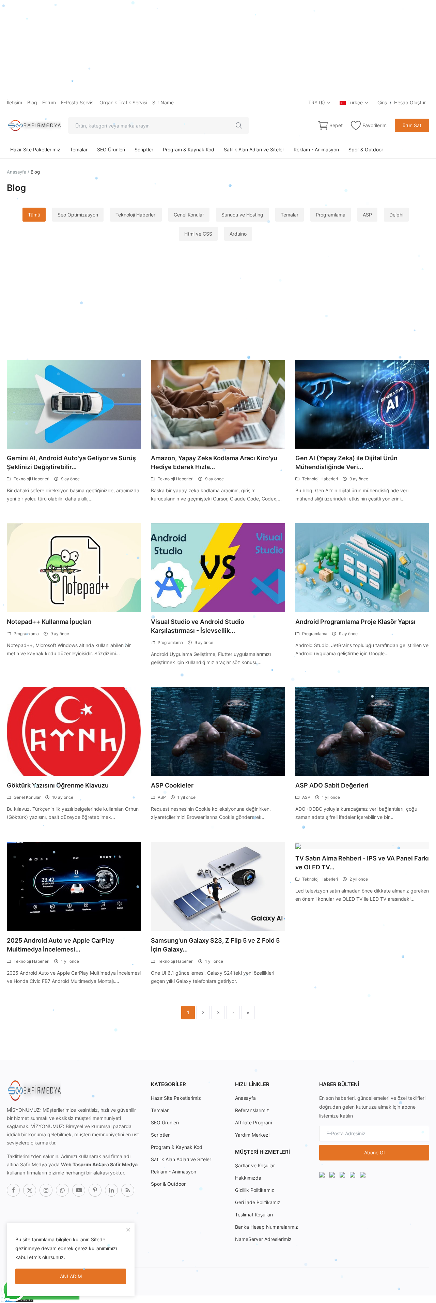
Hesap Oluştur (410, 102)
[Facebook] (13, 1190)
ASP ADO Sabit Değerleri (332, 785)
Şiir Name (163, 102)
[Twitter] (29, 1190)
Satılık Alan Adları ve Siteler (254, 149)
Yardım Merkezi (252, 1135)
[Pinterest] (95, 1190)
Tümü (34, 215)
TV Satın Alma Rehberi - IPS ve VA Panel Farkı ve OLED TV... (362, 863)
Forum (49, 102)
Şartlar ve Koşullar (255, 1165)
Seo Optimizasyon (78, 215)
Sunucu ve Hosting (242, 215)
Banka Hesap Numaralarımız (266, 1227)
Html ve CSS (198, 234)
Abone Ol (374, 1152)
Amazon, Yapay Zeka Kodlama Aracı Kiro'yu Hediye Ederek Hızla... (214, 462)
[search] (239, 125)
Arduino (238, 234)
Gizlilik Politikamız (254, 1190)
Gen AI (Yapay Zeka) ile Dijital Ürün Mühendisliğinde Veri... (346, 462)
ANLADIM (71, 1276)
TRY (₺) (317, 102)
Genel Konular (189, 215)
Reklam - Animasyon (316, 149)
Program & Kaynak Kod (188, 149)
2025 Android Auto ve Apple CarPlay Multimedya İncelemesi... (60, 945)
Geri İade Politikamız (257, 1202)
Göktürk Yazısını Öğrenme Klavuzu (58, 785)
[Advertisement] (204, 47)
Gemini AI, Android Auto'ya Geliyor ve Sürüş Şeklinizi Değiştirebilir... (71, 462)
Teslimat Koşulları (254, 1214)
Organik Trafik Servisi (123, 102)
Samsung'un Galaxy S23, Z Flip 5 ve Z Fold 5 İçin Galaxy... (215, 945)
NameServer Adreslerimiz (263, 1239)
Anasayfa (16, 172)
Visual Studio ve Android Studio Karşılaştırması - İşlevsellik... (197, 626)
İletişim (14, 102)
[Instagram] (46, 1190)
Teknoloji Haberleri (135, 215)
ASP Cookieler (172, 785)
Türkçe (355, 102)
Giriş (382, 102)
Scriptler (144, 149)
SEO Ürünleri (111, 149)
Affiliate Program (253, 1122)
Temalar (79, 149)
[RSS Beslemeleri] (127, 1190)
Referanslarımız (252, 1110)
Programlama (330, 215)
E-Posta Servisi (77, 102)
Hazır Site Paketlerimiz (35, 149)
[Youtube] (78, 1190)
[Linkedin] (111, 1190)
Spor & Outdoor (365, 149)
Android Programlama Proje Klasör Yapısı (355, 621)
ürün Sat (412, 125)
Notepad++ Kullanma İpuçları (49, 621)
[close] (128, 1230)
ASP (367, 215)
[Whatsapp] (62, 1190)
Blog (32, 102)
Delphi (396, 215)
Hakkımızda (248, 1178)
